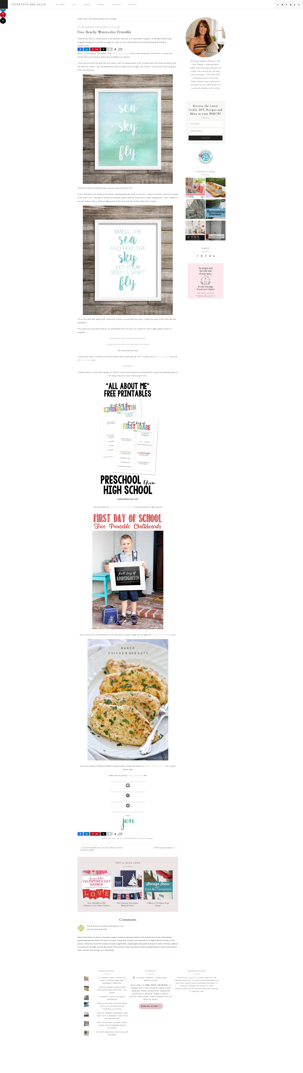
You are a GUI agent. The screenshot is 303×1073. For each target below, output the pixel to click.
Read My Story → (151, 1006)
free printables (87, 27)
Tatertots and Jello (28, 4)
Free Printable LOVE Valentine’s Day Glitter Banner (96, 904)
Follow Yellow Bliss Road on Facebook (128, 802)
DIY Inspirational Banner (163, 848)
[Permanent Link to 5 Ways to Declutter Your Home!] (158, 899)
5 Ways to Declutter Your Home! (158, 904)
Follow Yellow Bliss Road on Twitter (128, 812)
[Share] (80, 49)
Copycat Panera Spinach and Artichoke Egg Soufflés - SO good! (112, 990)
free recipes (85, 360)
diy (85, 19)
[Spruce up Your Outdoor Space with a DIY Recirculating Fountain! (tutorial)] (215, 209)
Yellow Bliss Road (120, 53)
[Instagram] (210, 256)
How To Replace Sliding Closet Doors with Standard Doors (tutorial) (112, 1025)
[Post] (103, 49)
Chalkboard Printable (161, 635)
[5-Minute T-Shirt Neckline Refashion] (195, 209)
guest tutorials (101, 27)
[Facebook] (197, 256)
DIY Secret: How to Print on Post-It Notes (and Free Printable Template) (112, 980)
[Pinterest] (206, 256)
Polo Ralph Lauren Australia (103, 926)
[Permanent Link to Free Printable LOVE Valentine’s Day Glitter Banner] (96, 899)
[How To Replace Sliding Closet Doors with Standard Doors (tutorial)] (215, 231)
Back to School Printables (121, 507)
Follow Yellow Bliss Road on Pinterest (128, 782)
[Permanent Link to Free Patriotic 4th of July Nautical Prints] (127, 899)
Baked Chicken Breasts (155, 766)
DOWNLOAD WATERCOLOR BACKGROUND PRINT (128, 344)
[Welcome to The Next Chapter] (151, 979)
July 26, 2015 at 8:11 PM (97, 929)
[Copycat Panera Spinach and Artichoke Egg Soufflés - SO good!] (215, 188)
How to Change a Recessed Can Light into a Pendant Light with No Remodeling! (112, 1015)
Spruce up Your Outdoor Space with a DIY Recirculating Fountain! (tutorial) (112, 1006)
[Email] (109, 49)
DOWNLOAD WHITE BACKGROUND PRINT (127, 338)
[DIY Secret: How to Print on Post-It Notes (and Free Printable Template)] (195, 188)
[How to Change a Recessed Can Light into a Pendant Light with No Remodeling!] (195, 231)
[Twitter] (201, 256)
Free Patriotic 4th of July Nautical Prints (127, 904)
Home (80, 19)
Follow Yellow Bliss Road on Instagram (128, 792)
